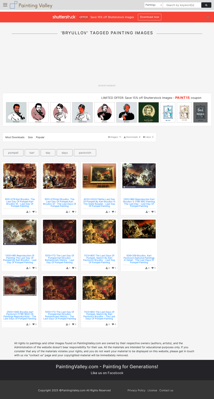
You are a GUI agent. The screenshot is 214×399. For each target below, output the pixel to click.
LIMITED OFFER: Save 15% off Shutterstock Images (136, 97)
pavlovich (85, 152)
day (48, 152)
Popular (40, 137)
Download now (149, 17)
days (65, 152)
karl (32, 152)
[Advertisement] (107, 62)
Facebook (115, 373)
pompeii (13, 152)
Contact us (166, 390)
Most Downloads (15, 137)
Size (30, 137)
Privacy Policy (136, 390)
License (152, 390)
